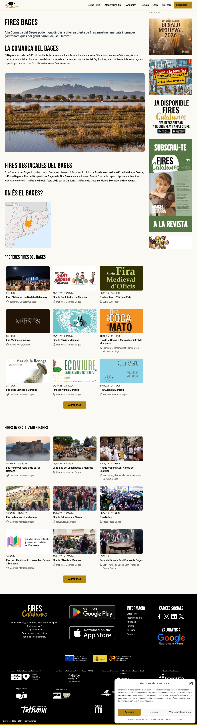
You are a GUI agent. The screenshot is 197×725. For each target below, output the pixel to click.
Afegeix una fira (113, 5)
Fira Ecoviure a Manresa (66, 389)
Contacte (131, 634)
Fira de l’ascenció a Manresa (21, 517)
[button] (190, 683)
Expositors (181, 5)
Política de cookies (136, 719)
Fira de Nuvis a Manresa (66, 340)
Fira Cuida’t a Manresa (112, 389)
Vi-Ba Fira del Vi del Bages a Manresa (73, 467)
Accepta (129, 711)
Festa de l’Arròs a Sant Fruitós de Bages (121, 560)
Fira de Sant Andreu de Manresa (70, 297)
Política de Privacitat (155, 719)
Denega (154, 711)
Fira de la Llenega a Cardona (21, 389)
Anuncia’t (131, 5)
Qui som (166, 5)
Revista (145, 5)
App (155, 5)
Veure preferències (180, 711)
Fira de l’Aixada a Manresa (67, 560)
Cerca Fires (94, 5)
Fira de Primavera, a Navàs (67, 517)
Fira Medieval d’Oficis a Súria (115, 297)
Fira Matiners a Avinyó (18, 340)
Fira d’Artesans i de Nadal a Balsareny (26, 297)
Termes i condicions (173, 719)
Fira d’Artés (106, 517)
